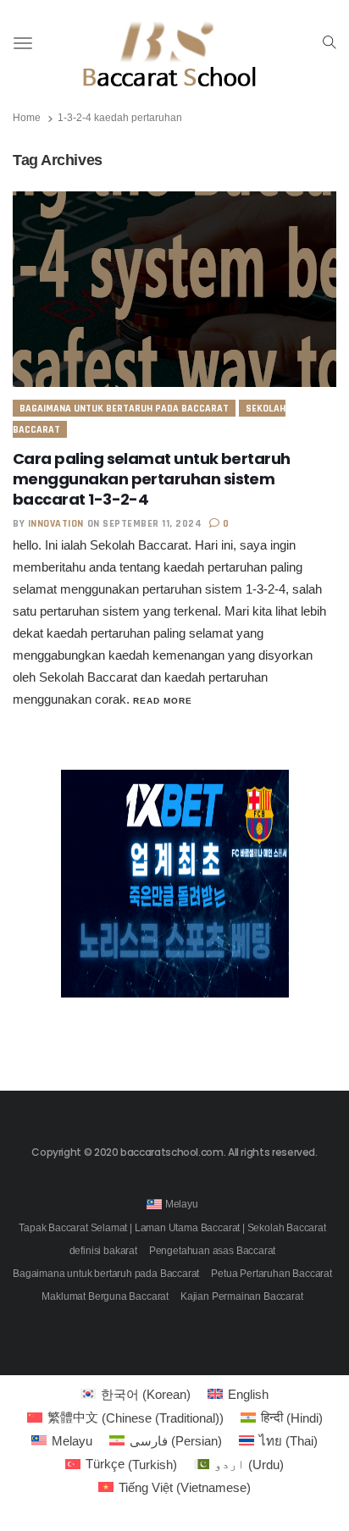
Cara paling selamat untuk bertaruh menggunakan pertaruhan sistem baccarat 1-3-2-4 (152, 479)
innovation (56, 523)
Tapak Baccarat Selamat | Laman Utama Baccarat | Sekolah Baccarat (172, 1228)
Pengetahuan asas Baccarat (212, 1251)
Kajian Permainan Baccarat (241, 1296)
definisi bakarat (103, 1251)
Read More (162, 700)
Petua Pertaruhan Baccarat (271, 1274)
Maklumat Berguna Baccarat (105, 1296)
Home (27, 118)
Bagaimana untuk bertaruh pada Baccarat (124, 408)
